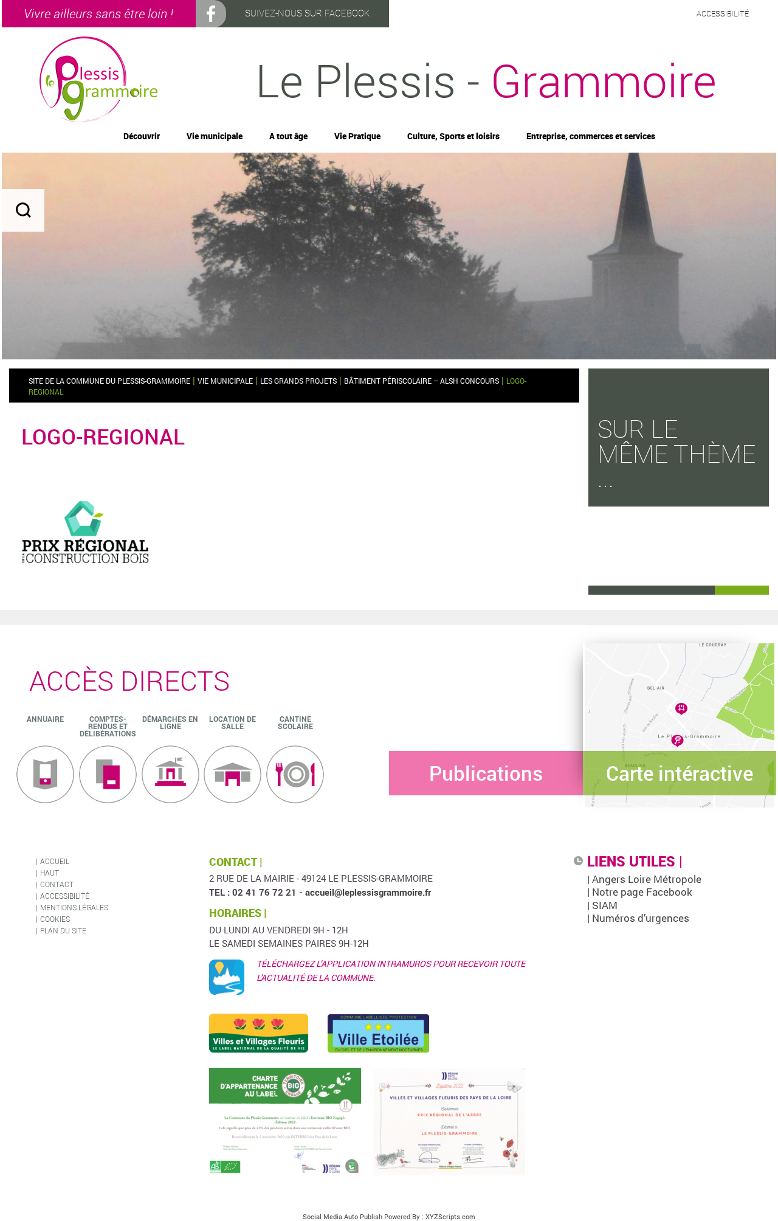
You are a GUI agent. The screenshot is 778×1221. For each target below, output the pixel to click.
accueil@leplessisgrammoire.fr (368, 892)
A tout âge (288, 136)
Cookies (55, 919)
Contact (57, 884)
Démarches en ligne (170, 722)
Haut (49, 872)
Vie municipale (215, 136)
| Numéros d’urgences (638, 917)
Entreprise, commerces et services (590, 136)
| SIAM (602, 905)
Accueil (54, 861)
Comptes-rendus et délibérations (108, 726)
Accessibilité (64, 896)
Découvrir (141, 136)
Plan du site (63, 930)
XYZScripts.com (450, 1216)
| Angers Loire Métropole (644, 879)
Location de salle (232, 722)
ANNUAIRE (45, 719)
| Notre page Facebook (639, 891)
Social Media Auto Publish (342, 1216)
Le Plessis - (486, 79)
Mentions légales (74, 907)
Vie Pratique (357, 136)
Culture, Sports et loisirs (453, 136)
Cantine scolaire (295, 722)
